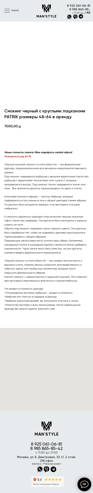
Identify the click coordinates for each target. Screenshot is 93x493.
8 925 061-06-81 (78, 5)
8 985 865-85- (79, 9)
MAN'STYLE (46, 16)
